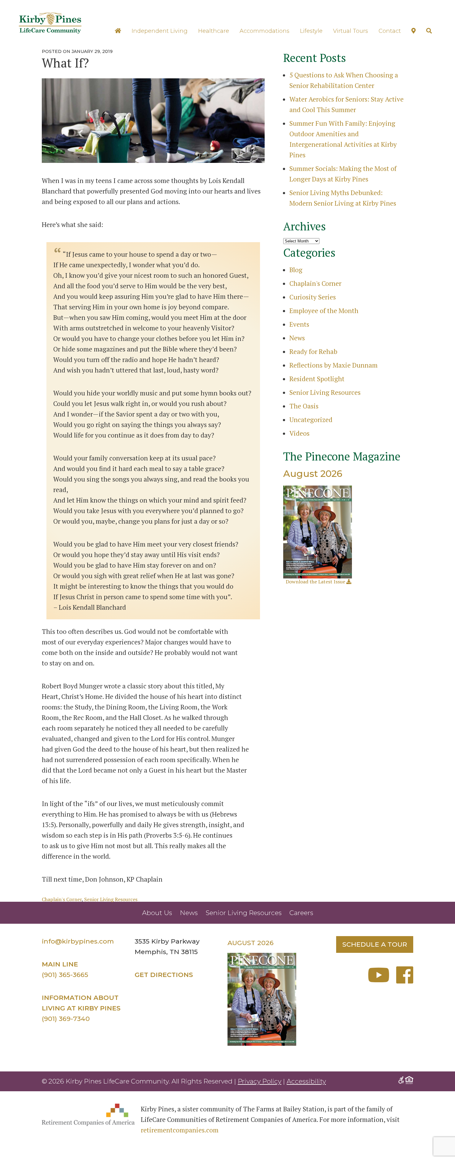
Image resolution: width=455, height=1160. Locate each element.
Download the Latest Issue (316, 581)
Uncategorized (310, 419)
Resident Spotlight (316, 378)
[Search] (429, 31)
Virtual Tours (350, 31)
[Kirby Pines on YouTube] (381, 980)
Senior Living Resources (110, 899)
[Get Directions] (413, 31)
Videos (299, 433)
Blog (295, 269)
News (297, 338)
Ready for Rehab (313, 351)
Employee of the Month (323, 310)
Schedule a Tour (374, 944)
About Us (157, 912)
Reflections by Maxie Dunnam (333, 365)
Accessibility (306, 1081)
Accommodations (264, 31)
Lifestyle (311, 31)
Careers (301, 912)
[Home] (118, 31)
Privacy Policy (259, 1081)
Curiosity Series (312, 297)
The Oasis (303, 406)
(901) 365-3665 (65, 975)
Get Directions (164, 975)
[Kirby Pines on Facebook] (404, 980)
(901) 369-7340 (66, 1019)
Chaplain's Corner (62, 899)
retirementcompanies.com (180, 1130)
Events (299, 324)
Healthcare (213, 31)
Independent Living (160, 31)
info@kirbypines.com (78, 941)
